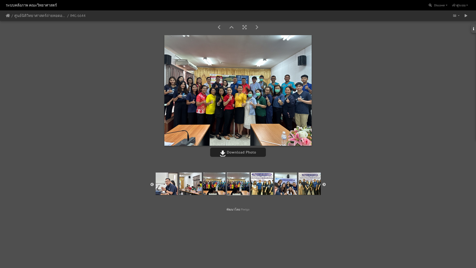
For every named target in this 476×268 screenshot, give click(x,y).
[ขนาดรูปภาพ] (456, 15)
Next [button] (324, 184)
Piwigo (245, 209)
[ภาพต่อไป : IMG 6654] (257, 27)
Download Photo (241, 152)
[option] (167, 184)
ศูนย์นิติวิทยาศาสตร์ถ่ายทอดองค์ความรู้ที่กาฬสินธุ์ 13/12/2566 (40, 15)
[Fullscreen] (244, 27)
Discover (439, 5)
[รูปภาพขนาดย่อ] (231, 27)
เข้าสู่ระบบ (459, 5)
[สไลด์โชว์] (466, 15)
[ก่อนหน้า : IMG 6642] (219, 27)
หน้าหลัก (8, 15)
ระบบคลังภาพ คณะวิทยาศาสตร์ (31, 5)
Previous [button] (152, 184)
